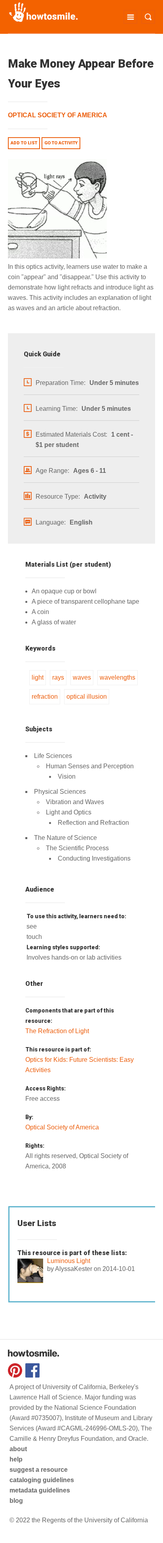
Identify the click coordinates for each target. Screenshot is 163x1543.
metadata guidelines (39, 1490)
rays (58, 677)
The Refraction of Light (57, 1031)
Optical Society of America (57, 115)
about (18, 1449)
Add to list (24, 143)
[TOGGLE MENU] (130, 17)
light (38, 677)
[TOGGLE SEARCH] (148, 17)
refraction (45, 696)
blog (16, 1500)
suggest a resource (38, 1469)
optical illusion (86, 696)
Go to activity (61, 143)
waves (82, 677)
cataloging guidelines (41, 1480)
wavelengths (117, 677)
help (16, 1459)
